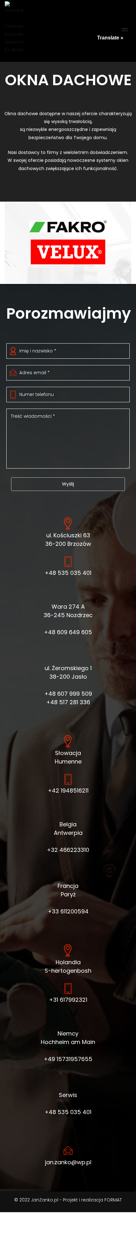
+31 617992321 (68, 1000)
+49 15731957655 (68, 1059)
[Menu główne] (125, 31)
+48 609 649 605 (68, 632)
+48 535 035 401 (68, 573)
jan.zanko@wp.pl (68, 1162)
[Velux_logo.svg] (68, 252)
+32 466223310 (68, 850)
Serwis (68, 1095)
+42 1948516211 (68, 790)
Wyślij (68, 484)
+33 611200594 (68, 911)
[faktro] (68, 227)
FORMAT (113, 1200)
